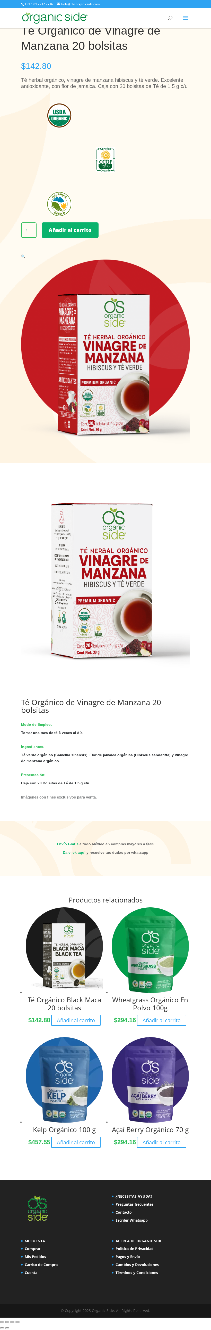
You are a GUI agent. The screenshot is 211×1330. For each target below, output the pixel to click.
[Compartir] (12, 1322)
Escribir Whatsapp (132, 1220)
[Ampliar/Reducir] (2, 1322)
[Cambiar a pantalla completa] (7, 1322)
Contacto (124, 1212)
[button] (23, 256)
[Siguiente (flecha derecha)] (7, 1328)
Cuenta (31, 1272)
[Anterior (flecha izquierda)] (2, 1328)
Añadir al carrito (70, 230)
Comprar (32, 1248)
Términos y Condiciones (137, 1272)
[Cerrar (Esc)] (17, 1322)
